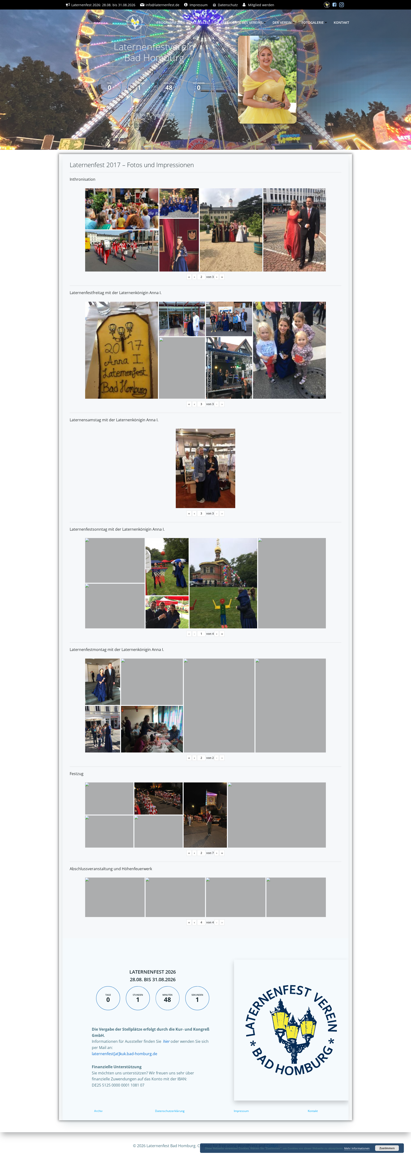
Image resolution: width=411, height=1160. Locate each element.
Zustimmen (387, 1148)
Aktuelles (200, 22)
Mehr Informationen (357, 1148)
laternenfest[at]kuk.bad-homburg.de (124, 1053)
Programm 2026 (171, 22)
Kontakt (341, 22)
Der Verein (282, 22)
